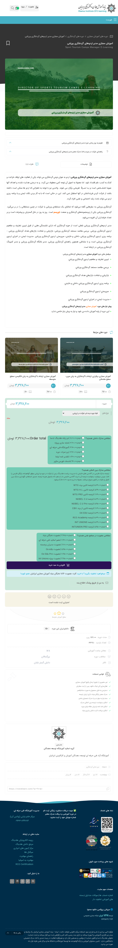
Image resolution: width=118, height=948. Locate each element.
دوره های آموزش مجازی (97, 36)
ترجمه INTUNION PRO (89, 526)
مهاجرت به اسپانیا (26, 860)
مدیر (76, 774)
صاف (8, 418)
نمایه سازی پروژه (68, 442)
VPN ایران (103, 915)
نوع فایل (105, 413)
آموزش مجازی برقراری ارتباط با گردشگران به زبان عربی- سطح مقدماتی (88, 378)
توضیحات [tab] (84, 164)
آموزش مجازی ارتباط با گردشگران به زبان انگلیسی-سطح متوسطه (33, 378)
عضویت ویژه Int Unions (56, 558)
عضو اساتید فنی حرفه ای (56, 540)
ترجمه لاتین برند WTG (90, 485)
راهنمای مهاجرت (26, 856)
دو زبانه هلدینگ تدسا (66, 438)
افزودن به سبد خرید (57, 565)
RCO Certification (24, 864)
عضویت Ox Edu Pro (57, 554)
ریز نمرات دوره (69, 452)
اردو (94, 774)
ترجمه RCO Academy (90, 517)
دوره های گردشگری (75, 36)
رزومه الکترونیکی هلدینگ (22, 840)
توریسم (57, 212)
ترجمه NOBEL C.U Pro (89, 503)
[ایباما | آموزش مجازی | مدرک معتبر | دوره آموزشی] (103, 8)
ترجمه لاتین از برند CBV (89, 508)
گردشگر (85, 774)
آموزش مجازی (91, 306)
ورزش (67, 774)
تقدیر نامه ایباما (68, 456)
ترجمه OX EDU (93, 513)
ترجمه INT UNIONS (91, 522)
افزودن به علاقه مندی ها (7, 43)
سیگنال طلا (28, 852)
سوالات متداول (91, 895)
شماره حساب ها (106, 895)
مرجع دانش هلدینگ (24, 844)
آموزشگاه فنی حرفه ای (66, 447)
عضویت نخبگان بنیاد (58, 535)
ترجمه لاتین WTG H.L (90, 489)
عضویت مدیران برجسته (57, 544)
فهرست (109, 20)
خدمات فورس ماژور (68, 461)
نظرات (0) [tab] (30, 164)
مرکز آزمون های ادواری (23, 848)
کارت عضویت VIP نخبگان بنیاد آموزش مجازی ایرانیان (53, 574)
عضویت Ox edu (60, 549)
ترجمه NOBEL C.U (91, 499)
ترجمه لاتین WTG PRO (90, 494)
